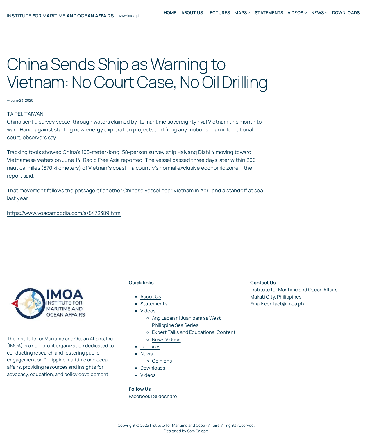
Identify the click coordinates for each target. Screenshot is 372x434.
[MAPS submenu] (249, 12)
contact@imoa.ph (284, 304)
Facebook (139, 396)
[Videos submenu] (305, 12)
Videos (148, 311)
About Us (150, 296)
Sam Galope (197, 430)
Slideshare (165, 396)
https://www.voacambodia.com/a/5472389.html (64, 212)
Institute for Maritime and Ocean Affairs (60, 15)
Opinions (162, 361)
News (146, 353)
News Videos (166, 339)
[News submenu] (326, 12)
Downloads (152, 368)
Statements (153, 304)
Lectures (150, 346)
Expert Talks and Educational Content (194, 332)
